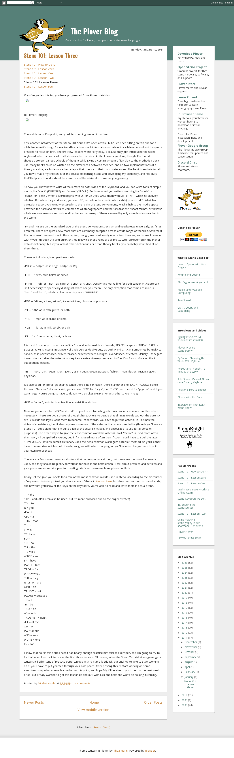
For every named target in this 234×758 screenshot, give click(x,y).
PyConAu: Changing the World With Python (191, 359)
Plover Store (187, 84)
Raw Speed (184, 300)
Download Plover (190, 54)
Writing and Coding (189, 274)
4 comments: (83, 683)
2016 (185, 612)
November (191, 647)
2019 (185, 597)
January (189, 677)
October (190, 652)
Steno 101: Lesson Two (39, 77)
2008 (185, 705)
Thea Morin (120, 750)
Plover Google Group (193, 146)
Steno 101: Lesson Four (39, 86)
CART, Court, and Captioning (188, 309)
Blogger (150, 750)
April (187, 667)
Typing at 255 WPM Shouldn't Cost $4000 (190, 338)
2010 (185, 695)
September (191, 657)
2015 (185, 617)
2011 (185, 637)
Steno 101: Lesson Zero (39, 69)
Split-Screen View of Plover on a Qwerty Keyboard (193, 380)
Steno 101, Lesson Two (192, 513)
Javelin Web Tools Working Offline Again (193, 491)
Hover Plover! (185, 531)
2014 (185, 622)
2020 (185, 592)
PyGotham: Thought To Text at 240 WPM (191, 370)
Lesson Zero (104, 481)
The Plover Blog (94, 31)
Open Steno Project (192, 67)
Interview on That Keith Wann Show (191, 406)
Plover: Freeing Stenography (186, 349)
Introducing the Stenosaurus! (186, 506)
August (189, 662)
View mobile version (93, 709)
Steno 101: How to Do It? (192, 471)
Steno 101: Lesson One (38, 73)
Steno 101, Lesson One (191, 483)
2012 (185, 632)
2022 (185, 582)
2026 (185, 562)
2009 (185, 700)
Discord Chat (187, 162)
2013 (185, 627)
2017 (185, 607)
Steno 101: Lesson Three (51, 55)
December (191, 642)
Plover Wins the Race (190, 397)
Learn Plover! (187, 97)
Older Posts (153, 702)
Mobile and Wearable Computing (190, 291)
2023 (185, 577)
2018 (185, 602)
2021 (185, 587)
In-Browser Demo (190, 114)
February (190, 672)
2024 (185, 572)
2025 (185, 567)
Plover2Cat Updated (189, 538)
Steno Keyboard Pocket (191, 498)
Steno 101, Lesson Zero (192, 477)
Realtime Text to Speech (192, 389)
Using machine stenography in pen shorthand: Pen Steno (190, 523)
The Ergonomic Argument (193, 282)
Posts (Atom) (101, 727)
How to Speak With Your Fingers (192, 265)
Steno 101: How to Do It (39, 64)
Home (94, 702)
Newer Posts (34, 702)
